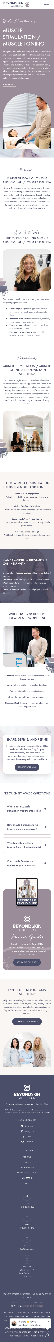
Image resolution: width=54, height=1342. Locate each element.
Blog (27, 1183)
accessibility (36, 1302)
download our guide (27, 962)
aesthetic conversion (32, 1306)
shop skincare (27, 1167)
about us (27, 1157)
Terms (24, 1302)
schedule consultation (27, 1021)
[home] (23, 4)
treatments (27, 1162)
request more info (27, 767)
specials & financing (27, 1173)
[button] (47, 4)
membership (27, 1178)
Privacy (15, 1302)
